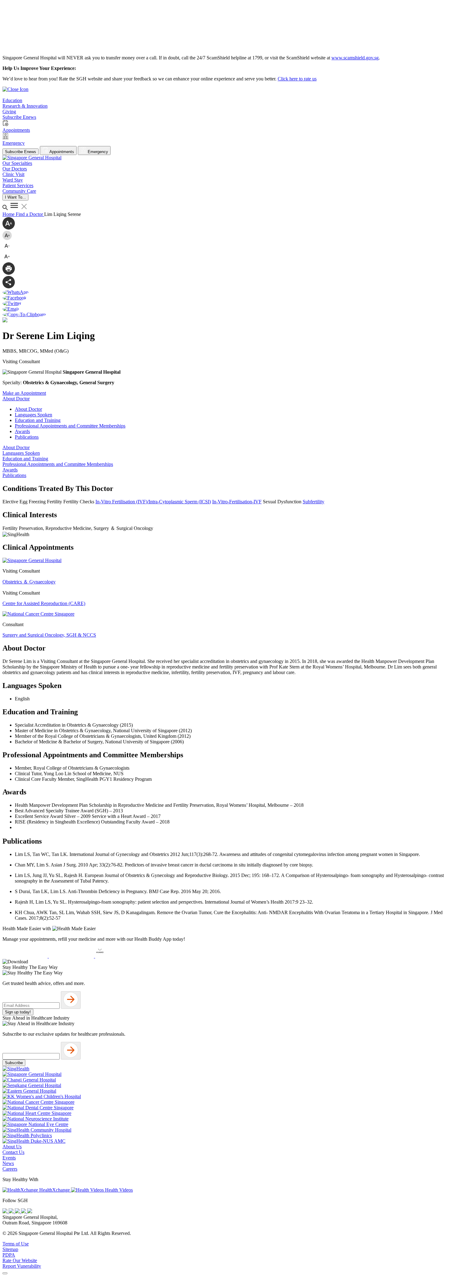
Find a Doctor (30, 214)
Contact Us (13, 1152)
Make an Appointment (24, 393)
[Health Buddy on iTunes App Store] (25, 956)
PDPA (8, 1255)
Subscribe (14, 1062)
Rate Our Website (19, 1260)
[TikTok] (24, 1211)
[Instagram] (18, 1211)
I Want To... (15, 197)
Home (9, 214)
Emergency (97, 151)
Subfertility (313, 501)
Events (9, 1157)
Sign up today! (18, 1012)
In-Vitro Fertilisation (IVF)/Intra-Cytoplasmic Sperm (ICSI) (153, 501)
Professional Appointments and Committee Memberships (70, 425)
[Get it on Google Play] (72, 956)
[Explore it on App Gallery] (117, 956)
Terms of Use (15, 1243)
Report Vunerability (21, 1266)
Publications (27, 437)
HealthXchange (54, 1190)
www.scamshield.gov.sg (355, 57)
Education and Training (38, 420)
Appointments (61, 151)
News (8, 1163)
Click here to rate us (297, 78)
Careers (9, 1169)
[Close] (4, 1273)
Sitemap (10, 1249)
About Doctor (28, 409)
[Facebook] (5, 1211)
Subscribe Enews (20, 151)
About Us (12, 1146)
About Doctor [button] (16, 398)
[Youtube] (12, 1211)
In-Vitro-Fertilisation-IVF (237, 501)
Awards (22, 431)
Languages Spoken (33, 414)
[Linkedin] (29, 1211)
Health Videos (118, 1190)
